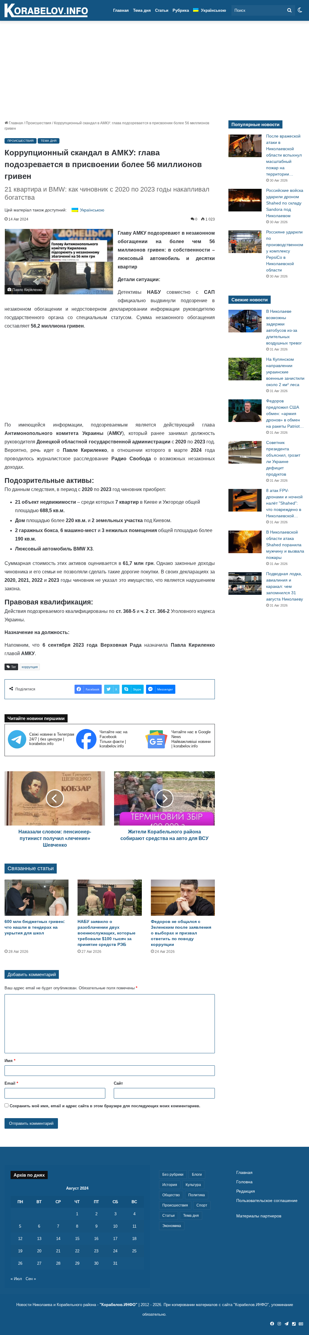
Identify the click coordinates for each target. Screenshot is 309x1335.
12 (20, 1238)
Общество (171, 1195)
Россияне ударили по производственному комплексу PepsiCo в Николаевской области (284, 251)
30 (96, 1263)
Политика (196, 1195)
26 (20, 1263)
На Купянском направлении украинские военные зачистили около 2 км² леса (285, 372)
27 (39, 1263)
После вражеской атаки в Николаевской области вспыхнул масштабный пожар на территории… (284, 155)
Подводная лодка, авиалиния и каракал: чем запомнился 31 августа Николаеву (284, 586)
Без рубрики (172, 1174)
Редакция (245, 1191)
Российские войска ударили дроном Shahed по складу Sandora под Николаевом (284, 203)
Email (11, 1083)
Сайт (118, 1083)
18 (134, 1238)
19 (20, 1251)
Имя (10, 1060)
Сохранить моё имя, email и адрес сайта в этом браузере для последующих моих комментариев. (105, 1106)
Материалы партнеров (258, 1216)
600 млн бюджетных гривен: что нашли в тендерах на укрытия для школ (35, 927)
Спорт (201, 1205)
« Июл (16, 1278)
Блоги (197, 1174)
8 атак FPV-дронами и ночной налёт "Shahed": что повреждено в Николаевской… (284, 503)
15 (77, 1238)
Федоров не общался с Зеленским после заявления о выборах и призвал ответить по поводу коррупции (181, 933)
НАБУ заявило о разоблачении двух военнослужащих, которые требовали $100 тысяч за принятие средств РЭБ (106, 933)
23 (96, 1251)
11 (134, 1226)
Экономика (171, 1226)
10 (115, 1226)
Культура (193, 1185)
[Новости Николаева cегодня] (46, 10)
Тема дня (142, 10)
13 (39, 1238)
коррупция (30, 667)
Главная (121, 10)
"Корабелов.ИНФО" (118, 1304)
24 (115, 1251)
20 (39, 1251)
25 (134, 1251)
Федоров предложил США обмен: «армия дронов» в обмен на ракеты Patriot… (285, 413)
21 (58, 1251)
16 (96, 1238)
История (169, 1185)
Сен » (31, 1278)
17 (115, 1238)
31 (115, 1263)
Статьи (161, 10)
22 (77, 1251)
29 (77, 1263)
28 (58, 1263)
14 (58, 1238)
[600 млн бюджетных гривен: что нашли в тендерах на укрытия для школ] (36, 898)
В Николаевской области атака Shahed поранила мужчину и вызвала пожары (285, 545)
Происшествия (38, 123)
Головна (244, 1182)
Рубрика (181, 10)
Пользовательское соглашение (267, 1200)
